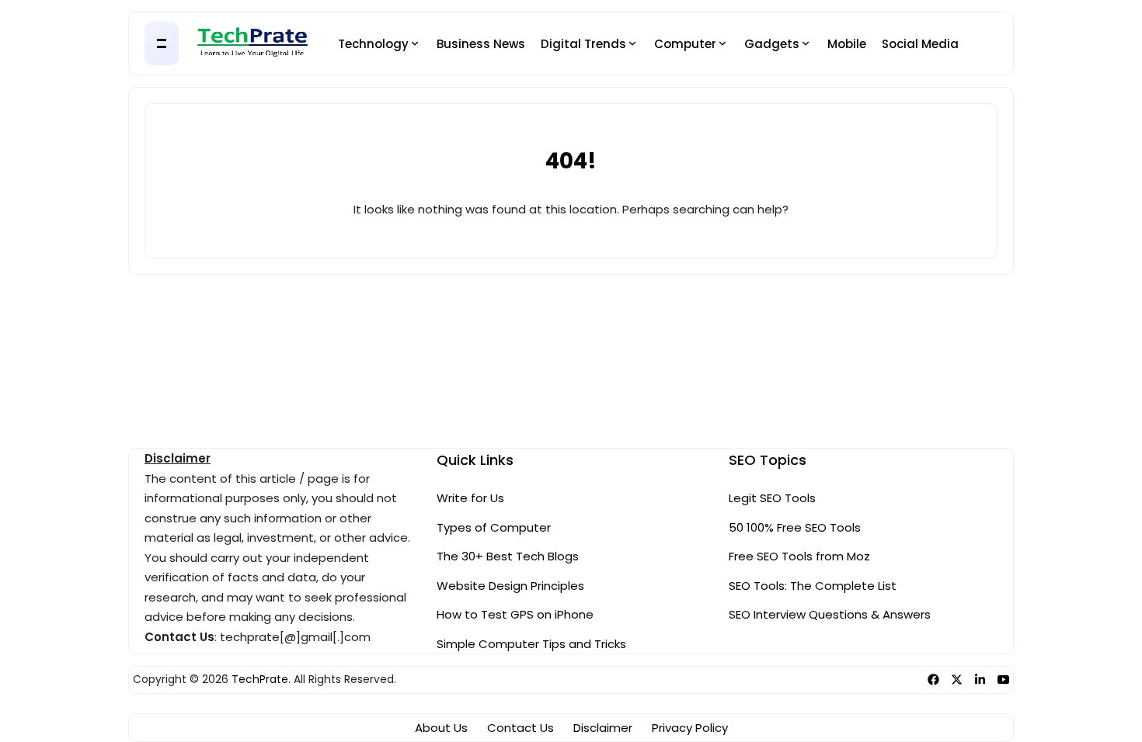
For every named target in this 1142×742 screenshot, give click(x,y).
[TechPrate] (252, 43)
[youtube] (1003, 679)
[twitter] (957, 679)
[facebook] (933, 679)
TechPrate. (261, 679)
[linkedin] (980, 679)
